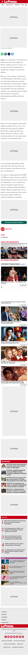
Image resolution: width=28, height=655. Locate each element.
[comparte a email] (12, 54)
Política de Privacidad (19, 640)
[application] (14, 251)
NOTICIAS (4, 612)
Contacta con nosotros (10, 644)
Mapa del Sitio (7, 647)
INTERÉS (4, 614)
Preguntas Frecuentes (17, 647)
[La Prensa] (7, 626)
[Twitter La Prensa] (8, 637)
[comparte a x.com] (9, 54)
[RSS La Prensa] (23, 637)
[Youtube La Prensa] (14, 637)
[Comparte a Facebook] (5, 54)
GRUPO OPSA (5, 622)
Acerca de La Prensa (7, 640)
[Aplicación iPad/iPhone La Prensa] (17, 637)
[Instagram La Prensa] (11, 637)
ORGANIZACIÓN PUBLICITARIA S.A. (14, 633)
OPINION (4, 619)
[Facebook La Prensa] (5, 637)
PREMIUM (4, 617)
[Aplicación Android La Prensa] (20, 637)
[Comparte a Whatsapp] (2, 54)
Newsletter (20, 644)
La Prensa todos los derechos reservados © (14, 630)
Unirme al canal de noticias (15, 222)
